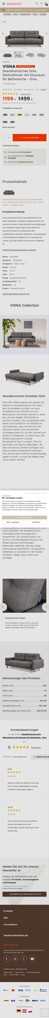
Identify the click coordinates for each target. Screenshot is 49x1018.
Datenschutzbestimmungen (36, 493)
